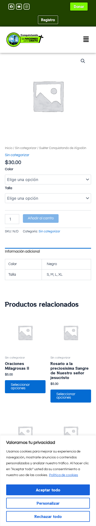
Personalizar (48, 503)
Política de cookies (63, 475)
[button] (86, 39)
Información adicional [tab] (22, 251)
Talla (8, 188)
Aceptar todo (48, 489)
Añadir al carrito (41, 218)
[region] (48, 480)
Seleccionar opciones (20, 386)
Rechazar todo (48, 516)
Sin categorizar (25, 148)
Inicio (8, 148)
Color (9, 169)
